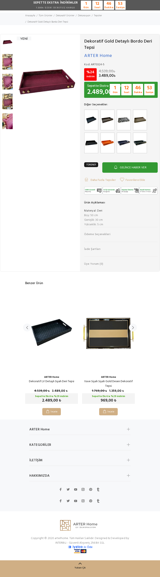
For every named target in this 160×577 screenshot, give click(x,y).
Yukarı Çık (80, 568)
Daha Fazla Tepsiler (103, 180)
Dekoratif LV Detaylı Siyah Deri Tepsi (51, 381)
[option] (7, 44)
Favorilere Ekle (135, 180)
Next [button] (133, 327)
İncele (54, 412)
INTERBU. (61, 542)
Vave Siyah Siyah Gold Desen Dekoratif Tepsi (108, 383)
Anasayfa (30, 16)
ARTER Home (98, 55)
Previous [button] (27, 327)
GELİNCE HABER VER (133, 167)
